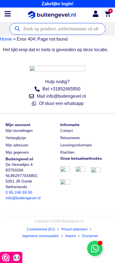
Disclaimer (90, 236)
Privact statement (74, 229)
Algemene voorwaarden (40, 236)
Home (6, 39)
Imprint (70, 236)
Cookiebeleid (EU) (41, 229)
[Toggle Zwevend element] (94, 248)
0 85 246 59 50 (19, 192)
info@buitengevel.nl (23, 198)
